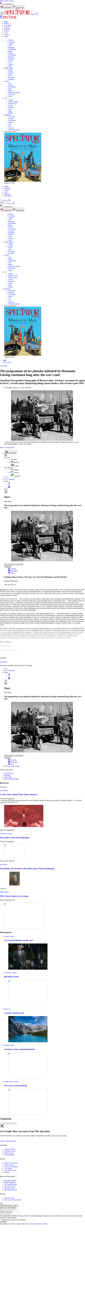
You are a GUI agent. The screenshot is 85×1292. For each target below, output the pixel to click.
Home (6, 21)
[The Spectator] (18, 14)
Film (9, 89)
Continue (3, 1222)
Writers (6, 23)
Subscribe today (9, 1198)
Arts (9, 83)
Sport (10, 109)
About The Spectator (11, 1163)
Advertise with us (10, 1151)
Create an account (6, 1206)
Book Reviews (9, 773)
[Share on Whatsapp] (9, 487)
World (10, 74)
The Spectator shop (10, 1184)
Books (10, 85)
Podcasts (7, 27)
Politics (10, 40)
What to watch (13, 102)
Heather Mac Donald (11, 1081)
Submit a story (9, 1153)
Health (10, 113)
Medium (16, 462)
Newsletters (8, 25)
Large (16, 466)
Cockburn (11, 42)
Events (6, 31)
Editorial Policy (9, 1155)
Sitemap (6, 1172)
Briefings (7, 29)
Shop (6, 36)
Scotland (11, 79)
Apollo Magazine (10, 1182)
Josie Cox (7, 1009)
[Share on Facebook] (9, 483)
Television (11, 94)
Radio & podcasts (14, 92)
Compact (16, 470)
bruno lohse (8, 777)
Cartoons (11, 128)
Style (10, 111)
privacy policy (43, 1224)
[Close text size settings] (5, 455)
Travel (10, 105)
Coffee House (8, 68)
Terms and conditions (11, 1167)
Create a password (6, 1212)
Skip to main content (6, 1)
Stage (10, 96)
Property (11, 107)
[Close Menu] (2, 203)
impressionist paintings (11, 779)
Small (15, 459)
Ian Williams (4, 790)
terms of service (30, 1224)
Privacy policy (9, 1165)
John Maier (3, 662)
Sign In (33, 14)
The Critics (7, 362)
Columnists (12, 120)
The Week (11, 117)
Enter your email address (8, 1208)
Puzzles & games (13, 130)
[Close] (2, 1126)
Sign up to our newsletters (12, 1200)
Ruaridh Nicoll (9, 1045)
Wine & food (12, 104)
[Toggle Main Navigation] (2, 13)
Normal (16, 472)
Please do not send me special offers (14, 1220)
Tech (10, 46)
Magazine (11, 47)
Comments (11, 479)
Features (11, 118)
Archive (6, 35)
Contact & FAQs (9, 1149)
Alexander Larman (6, 833)
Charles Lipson (9, 936)
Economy (11, 77)
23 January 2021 (9, 447)
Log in (16, 1206)
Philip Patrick (4, 892)
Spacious (17, 476)
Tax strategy (8, 1168)
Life (5, 98)
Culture (10, 44)
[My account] (37, 14)
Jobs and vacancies (10, 1170)
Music (10, 90)
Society (10, 72)
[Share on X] (9, 485)
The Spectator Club (10, 1190)
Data (9, 75)
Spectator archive (9, 1186)
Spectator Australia (10, 1180)
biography (7, 775)
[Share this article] (5, 489)
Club (5, 33)
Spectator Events (9, 1188)
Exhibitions (12, 87)
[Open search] (1, 200)
